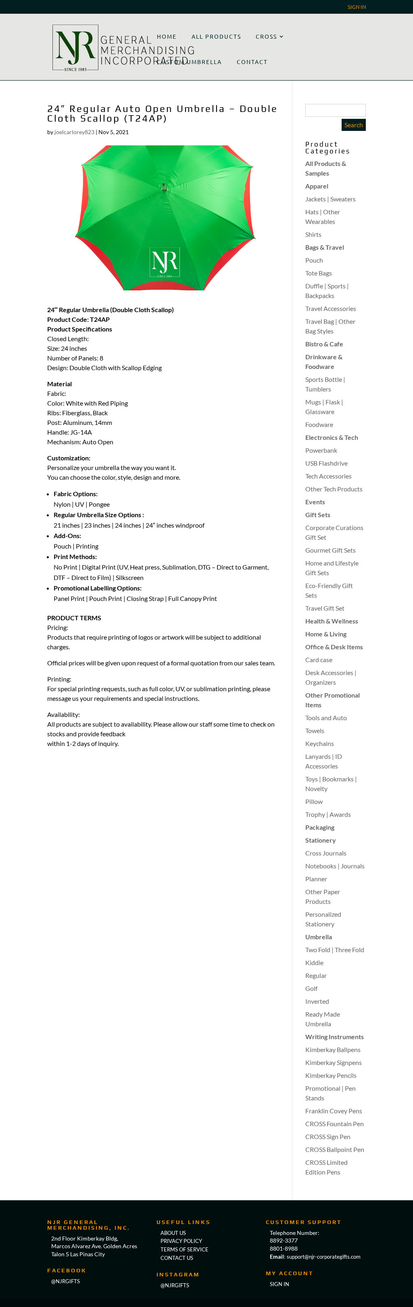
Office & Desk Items (334, 646)
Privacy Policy (181, 1241)
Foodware (319, 424)
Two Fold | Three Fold (334, 949)
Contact (252, 61)
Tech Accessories (328, 476)
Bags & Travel (324, 247)
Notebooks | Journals (335, 866)
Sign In (357, 7)
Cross (266, 36)
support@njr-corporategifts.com (324, 1256)
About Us (173, 1233)
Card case (318, 659)
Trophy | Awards (328, 814)
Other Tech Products (334, 489)
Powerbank (321, 450)
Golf (311, 988)
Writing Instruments (334, 1036)
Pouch (314, 260)
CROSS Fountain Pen (334, 1123)
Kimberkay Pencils (331, 1075)
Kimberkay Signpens (333, 1062)
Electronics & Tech (331, 437)
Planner (316, 878)
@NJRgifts (65, 1281)
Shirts (313, 234)
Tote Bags (318, 273)
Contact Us (177, 1258)
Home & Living (325, 634)
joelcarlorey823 (74, 131)
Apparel (316, 186)
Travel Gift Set (324, 608)
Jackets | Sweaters (330, 199)
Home (167, 36)
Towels (314, 730)
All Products (216, 36)
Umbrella (318, 936)
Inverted (317, 1001)
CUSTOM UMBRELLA (189, 61)
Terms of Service (185, 1249)
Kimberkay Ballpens (333, 1049)
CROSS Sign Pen (327, 1136)
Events (315, 501)
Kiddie (314, 962)
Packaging (319, 827)
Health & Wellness (331, 621)
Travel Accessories (330, 308)
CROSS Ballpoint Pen (334, 1149)
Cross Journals (325, 853)
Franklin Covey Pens (333, 1110)
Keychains (319, 743)
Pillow (314, 801)
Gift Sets (317, 514)
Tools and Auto (326, 717)
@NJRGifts (175, 1285)
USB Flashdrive (326, 463)
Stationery (320, 840)
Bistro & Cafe (324, 344)
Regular (316, 975)
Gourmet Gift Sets (330, 550)
